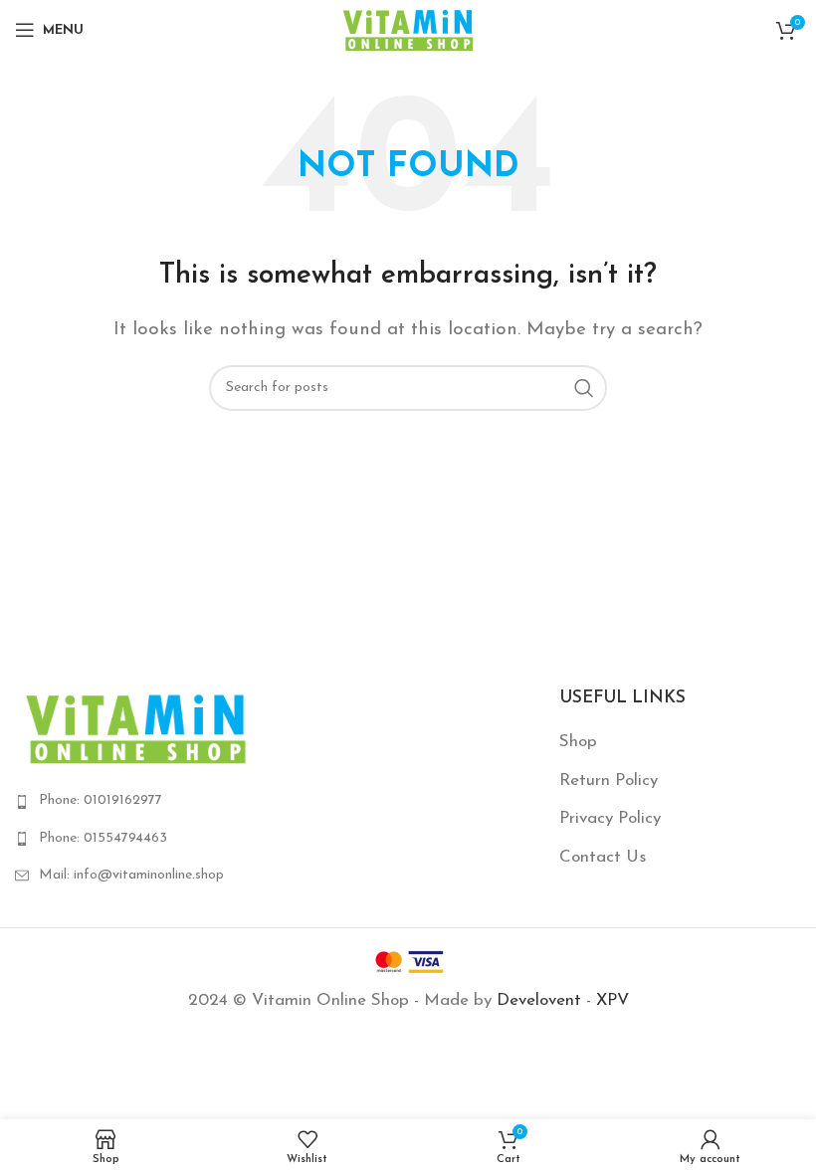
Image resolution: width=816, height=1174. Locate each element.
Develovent (539, 1000)
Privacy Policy (610, 818)
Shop (578, 741)
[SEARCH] (584, 388)
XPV (612, 1000)
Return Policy (608, 780)
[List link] (136, 801)
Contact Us (602, 857)
